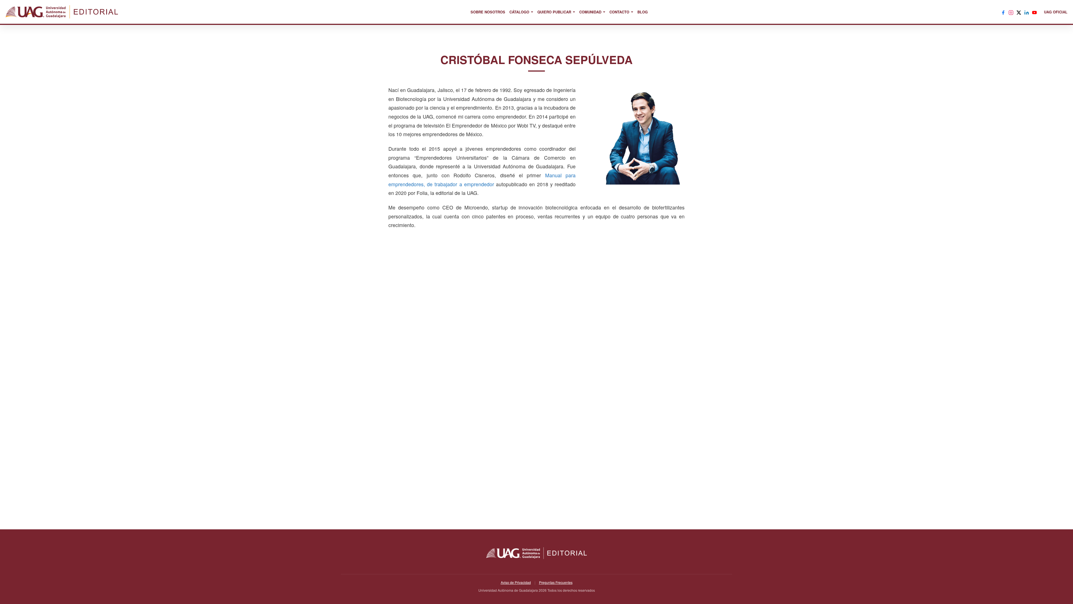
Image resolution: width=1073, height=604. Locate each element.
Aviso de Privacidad (516, 582)
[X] (1018, 12)
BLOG (642, 12)
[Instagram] (1010, 12)
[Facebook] (1003, 12)
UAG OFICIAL (1055, 12)
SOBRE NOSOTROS (488, 12)
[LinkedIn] (1026, 12)
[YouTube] (1034, 12)
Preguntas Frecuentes (556, 582)
